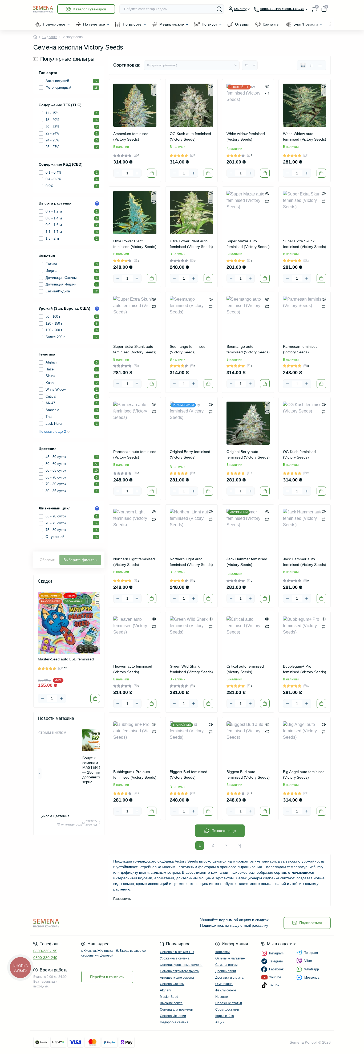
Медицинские (171, 24)
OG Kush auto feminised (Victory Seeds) (190, 136)
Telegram (311, 953)
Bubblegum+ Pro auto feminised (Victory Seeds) (134, 774)
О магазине (224, 984)
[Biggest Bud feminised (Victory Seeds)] (191, 743)
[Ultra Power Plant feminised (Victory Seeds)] (134, 212)
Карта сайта (224, 1016)
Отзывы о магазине (230, 958)
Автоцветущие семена (177, 977)
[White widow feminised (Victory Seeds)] (248, 105)
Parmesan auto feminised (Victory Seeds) (134, 454)
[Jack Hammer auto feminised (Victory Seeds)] (304, 530)
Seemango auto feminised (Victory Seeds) (248, 349)
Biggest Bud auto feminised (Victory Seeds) (248, 774)
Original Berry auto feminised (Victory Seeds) (248, 454)
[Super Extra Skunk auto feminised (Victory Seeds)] (134, 317)
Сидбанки (49, 37)
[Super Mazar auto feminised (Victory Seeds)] (248, 212)
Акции (219, 1022)
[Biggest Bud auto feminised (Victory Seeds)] (248, 743)
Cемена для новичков (176, 1009)
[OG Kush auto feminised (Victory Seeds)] (191, 105)
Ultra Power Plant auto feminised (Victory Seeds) (191, 244)
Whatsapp (311, 969)
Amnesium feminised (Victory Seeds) (130, 136)
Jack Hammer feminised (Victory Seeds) (247, 562)
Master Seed (169, 997)
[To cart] (95, 698)
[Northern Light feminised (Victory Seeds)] (134, 530)
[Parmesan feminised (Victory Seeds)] (304, 317)
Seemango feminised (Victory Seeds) (187, 349)
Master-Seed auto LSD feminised (66, 659)
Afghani (165, 990)
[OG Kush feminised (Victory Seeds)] (304, 423)
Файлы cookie (225, 990)
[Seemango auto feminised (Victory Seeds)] (248, 317)
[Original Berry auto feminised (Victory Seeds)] (248, 423)
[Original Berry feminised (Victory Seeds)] (191, 423)
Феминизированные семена (181, 965)
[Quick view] (97, 595)
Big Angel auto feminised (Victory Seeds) (304, 774)
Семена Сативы (172, 984)
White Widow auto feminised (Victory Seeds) (304, 136)
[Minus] (42, 698)
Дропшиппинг (225, 971)
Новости (221, 997)
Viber (308, 961)
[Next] (98, 641)
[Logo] (43, 9)
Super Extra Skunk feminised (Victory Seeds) (304, 244)
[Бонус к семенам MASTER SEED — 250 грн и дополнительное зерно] (96, 740)
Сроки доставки (227, 1009)
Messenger (312, 977)
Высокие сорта (171, 1003)
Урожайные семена (174, 958)
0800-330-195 (45, 951)
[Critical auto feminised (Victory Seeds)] (248, 637)
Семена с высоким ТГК (177, 952)
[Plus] (61, 698)
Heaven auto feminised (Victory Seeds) (132, 669)
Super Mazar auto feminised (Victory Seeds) (248, 244)
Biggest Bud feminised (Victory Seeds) (188, 774)
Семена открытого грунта (179, 971)
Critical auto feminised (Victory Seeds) (245, 669)
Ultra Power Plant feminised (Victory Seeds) (134, 244)
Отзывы (242, 24)
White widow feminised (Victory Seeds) (246, 136)
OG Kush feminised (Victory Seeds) (299, 454)
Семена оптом (226, 965)
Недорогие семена (174, 1022)
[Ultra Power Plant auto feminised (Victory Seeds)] (191, 212)
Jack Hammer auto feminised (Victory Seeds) (304, 562)
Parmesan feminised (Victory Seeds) (300, 349)
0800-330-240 (45, 957)
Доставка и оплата (229, 977)
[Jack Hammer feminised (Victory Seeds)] (248, 530)
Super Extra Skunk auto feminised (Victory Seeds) (134, 349)
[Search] (219, 9)
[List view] (311, 65)
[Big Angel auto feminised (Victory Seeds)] (304, 743)
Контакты (271, 24)
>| (239, 845)
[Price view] (320, 65)
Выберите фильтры (80, 560)
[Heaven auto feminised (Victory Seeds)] (134, 637)
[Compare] (97, 602)
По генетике (94, 24)
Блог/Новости (305, 24)
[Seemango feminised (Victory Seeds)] (191, 317)
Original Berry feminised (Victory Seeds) (190, 454)
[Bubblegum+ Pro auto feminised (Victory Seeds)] (134, 743)
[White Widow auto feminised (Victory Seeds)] (304, 105)
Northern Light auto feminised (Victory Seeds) (191, 562)
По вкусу (209, 24)
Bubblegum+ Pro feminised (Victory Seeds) (304, 669)
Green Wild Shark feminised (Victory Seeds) (191, 669)
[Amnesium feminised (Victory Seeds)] (134, 105)
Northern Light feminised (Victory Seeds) (134, 562)
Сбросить (48, 560)
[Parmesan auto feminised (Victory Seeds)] (134, 423)
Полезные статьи (228, 1003)
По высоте (132, 24)
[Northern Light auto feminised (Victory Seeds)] (191, 530)
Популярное (54, 24)
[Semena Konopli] (106, 923)
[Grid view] (303, 65)
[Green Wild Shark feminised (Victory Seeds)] (191, 637)
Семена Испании (173, 1016)
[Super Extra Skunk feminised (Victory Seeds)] (304, 212)
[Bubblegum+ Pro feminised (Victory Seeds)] (304, 637)
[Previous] (40, 641)
